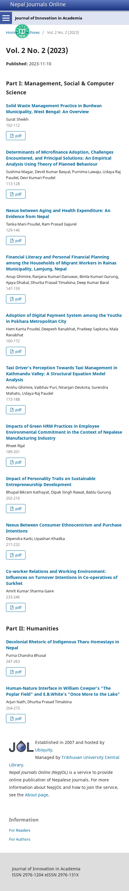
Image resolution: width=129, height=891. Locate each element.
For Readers (19, 830)
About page (36, 795)
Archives (32, 32)
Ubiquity (43, 750)
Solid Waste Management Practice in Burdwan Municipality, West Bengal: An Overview (54, 108)
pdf (17, 135)
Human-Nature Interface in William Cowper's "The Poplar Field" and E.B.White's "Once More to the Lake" (63, 691)
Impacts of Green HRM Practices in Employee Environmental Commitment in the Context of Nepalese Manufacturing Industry (64, 432)
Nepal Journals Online (38, 4)
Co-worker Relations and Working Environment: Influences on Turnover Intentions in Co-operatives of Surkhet (61, 577)
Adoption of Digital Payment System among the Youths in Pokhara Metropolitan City (64, 318)
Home (11, 32)
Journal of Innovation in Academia (48, 18)
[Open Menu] (6, 18)
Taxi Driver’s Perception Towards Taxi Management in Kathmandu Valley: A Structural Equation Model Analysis (61, 373)
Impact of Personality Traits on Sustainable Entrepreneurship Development (50, 481)
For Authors (19, 839)
